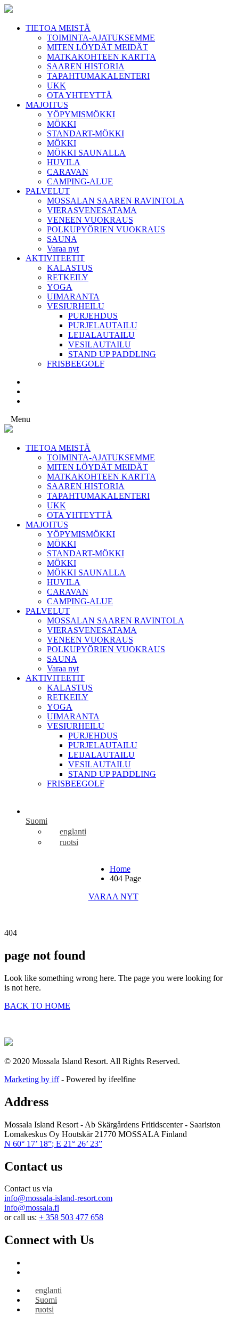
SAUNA (62, 239)
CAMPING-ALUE (80, 181)
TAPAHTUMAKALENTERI (98, 75)
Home (120, 868)
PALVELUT (48, 191)
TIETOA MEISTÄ (58, 28)
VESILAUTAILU (99, 344)
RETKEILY (67, 277)
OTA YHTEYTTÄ (79, 95)
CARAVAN (67, 171)
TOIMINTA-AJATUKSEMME (101, 37)
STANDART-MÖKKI (85, 133)
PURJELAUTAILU (102, 325)
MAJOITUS (47, 104)
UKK (56, 85)
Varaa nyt (63, 248)
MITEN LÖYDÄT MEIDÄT (97, 47)
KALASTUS (70, 267)
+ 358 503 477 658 (71, 1217)
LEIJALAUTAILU (101, 334)
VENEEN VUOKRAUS (90, 219)
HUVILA (63, 162)
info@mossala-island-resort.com (58, 1198)
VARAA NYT (113, 896)
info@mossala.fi (31, 1207)
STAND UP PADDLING (112, 354)
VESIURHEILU (75, 306)
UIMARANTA (73, 296)
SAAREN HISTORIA (86, 66)
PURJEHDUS (93, 315)
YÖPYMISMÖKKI (81, 114)
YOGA (59, 286)
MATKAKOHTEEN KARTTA (101, 56)
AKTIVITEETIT (55, 258)
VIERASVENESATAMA (92, 210)
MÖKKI (61, 123)
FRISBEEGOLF (75, 363)
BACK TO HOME (37, 1005)
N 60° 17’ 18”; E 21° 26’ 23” (53, 1143)
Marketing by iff (31, 1079)
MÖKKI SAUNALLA (86, 152)
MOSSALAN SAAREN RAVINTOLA (115, 200)
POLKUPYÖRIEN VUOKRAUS (106, 229)
